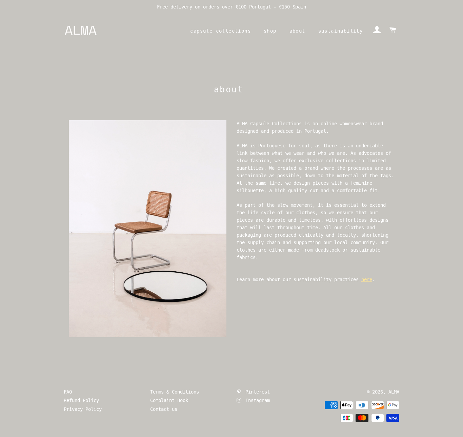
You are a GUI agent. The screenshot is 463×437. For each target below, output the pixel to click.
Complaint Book (169, 400)
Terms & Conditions (174, 392)
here (366, 279)
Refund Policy (81, 400)
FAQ (68, 392)
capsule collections (220, 31)
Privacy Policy (83, 409)
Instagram (256, 400)
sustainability (340, 31)
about (297, 31)
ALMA (393, 392)
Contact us (163, 409)
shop (270, 31)
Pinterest (256, 392)
